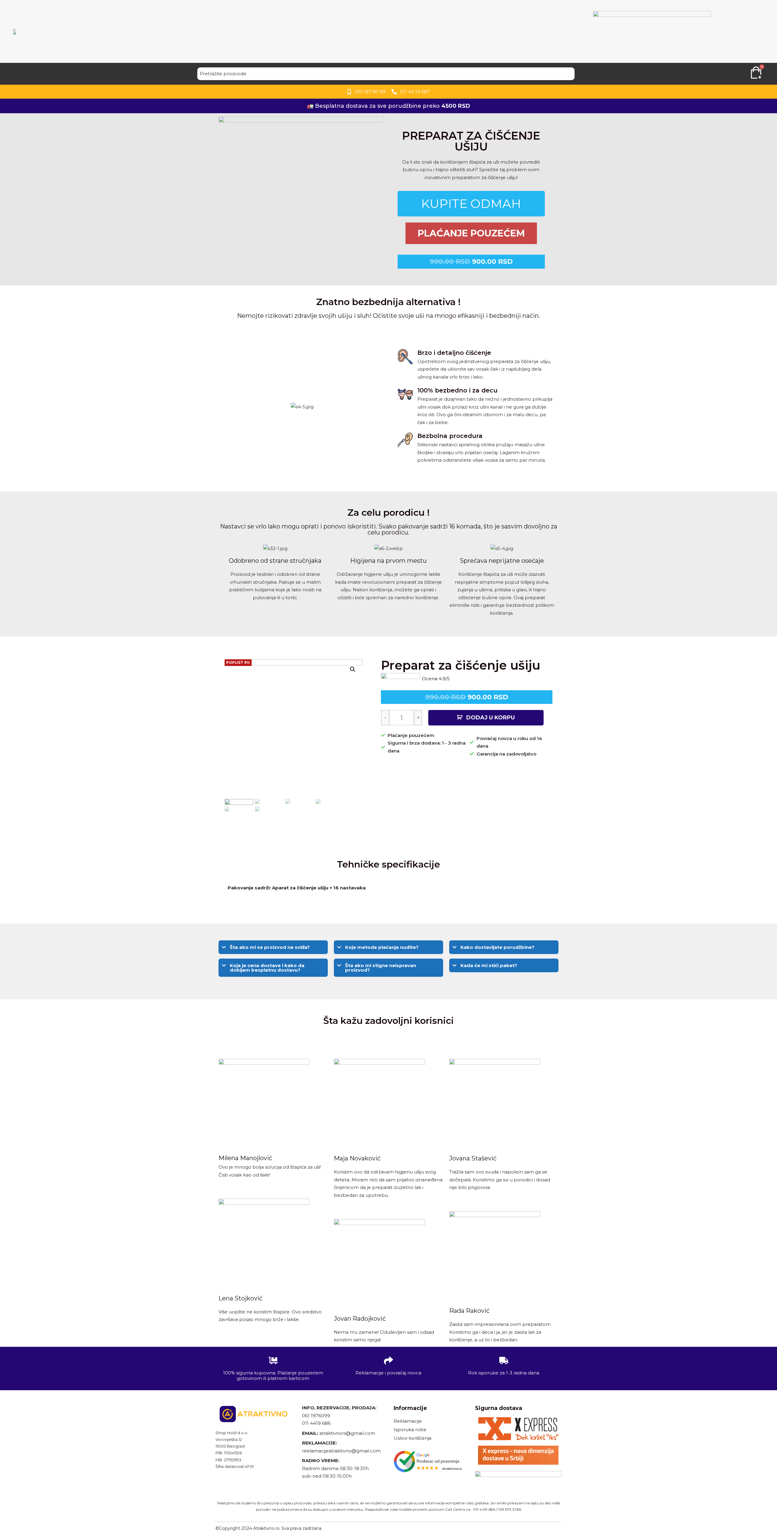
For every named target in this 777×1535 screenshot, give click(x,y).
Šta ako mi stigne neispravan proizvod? (380, 968)
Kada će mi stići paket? (488, 965)
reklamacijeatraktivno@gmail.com (341, 1451)
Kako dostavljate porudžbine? (497, 947)
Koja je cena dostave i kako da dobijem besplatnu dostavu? (267, 968)
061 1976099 (316, 1415)
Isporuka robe (410, 1429)
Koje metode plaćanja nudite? (382, 947)
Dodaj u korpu (490, 717)
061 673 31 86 (509, 1509)
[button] (273, 947)
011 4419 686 (316, 1423)
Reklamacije (408, 1421)
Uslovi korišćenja (412, 1438)
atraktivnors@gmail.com (347, 1433)
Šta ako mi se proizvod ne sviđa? (270, 947)
